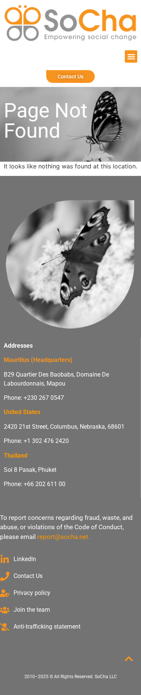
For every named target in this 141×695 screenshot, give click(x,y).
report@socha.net (62, 536)
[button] (131, 56)
